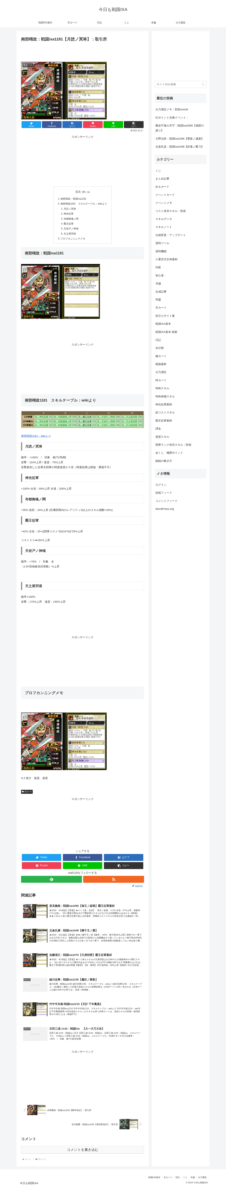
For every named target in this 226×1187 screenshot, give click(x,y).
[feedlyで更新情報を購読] (51, 879)
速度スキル (162, 436)
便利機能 (161, 251)
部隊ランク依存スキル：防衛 (173, 444)
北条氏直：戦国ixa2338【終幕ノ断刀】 (179, 146)
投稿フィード (163, 492)
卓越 (158, 283)
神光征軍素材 (163, 404)
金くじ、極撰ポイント (169, 452)
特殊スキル (162, 388)
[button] (134, 124)
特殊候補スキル (165, 396)
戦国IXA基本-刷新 (166, 331)
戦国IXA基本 (163, 323)
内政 (158, 267)
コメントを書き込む (82, 1150)
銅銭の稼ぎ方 (163, 460)
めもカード (162, 186)
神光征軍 (68, 213)
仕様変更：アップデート (170, 235)
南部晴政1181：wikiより (36, 436)
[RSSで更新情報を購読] (113, 879)
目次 (78, 191)
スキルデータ (163, 219)
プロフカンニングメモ (73, 238)
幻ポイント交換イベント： (172, 117)
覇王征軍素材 (163, 420)
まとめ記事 (162, 178)
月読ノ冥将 (70, 208)
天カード (28, 792)
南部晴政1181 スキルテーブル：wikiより (84, 203)
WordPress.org (164, 508)
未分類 (159, 347)
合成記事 (161, 291)
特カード (161, 380)
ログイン (161, 484)
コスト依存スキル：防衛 (170, 211)
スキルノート (163, 227)
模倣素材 (161, 364)
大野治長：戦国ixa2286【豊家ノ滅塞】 (179, 138)
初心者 (159, 275)
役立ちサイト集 (165, 315)
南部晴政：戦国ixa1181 (73, 198)
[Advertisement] (82, 51)
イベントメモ (163, 202)
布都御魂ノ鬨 (71, 218)
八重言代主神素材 (166, 259)
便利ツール (162, 243)
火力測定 (161, 372)
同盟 (158, 299)
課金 (158, 428)
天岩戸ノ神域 (71, 228)
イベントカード (165, 194)
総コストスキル (165, 412)
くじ (158, 170)
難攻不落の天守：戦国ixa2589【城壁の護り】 (179, 128)
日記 (158, 339)
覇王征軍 (68, 223)
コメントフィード (166, 500)
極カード (161, 356)
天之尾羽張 (70, 233)
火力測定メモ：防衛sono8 (171, 109)
